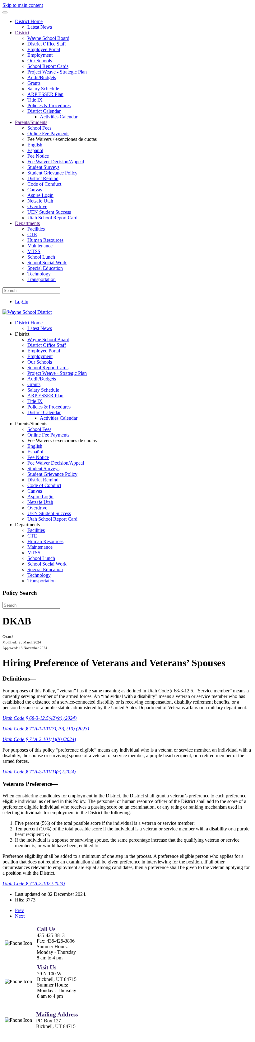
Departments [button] (27, 524)
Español (35, 150)
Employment (40, 55)
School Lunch (41, 257)
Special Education (45, 268)
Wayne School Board (48, 38)
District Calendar (44, 111)
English (34, 144)
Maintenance (40, 245)
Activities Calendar (58, 116)
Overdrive (37, 206)
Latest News (39, 27)
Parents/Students (31, 122)
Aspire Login (40, 195)
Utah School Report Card (52, 217)
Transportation (41, 279)
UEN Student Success (49, 212)
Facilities (36, 229)
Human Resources (45, 240)
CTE (32, 234)
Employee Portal (43, 49)
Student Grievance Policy (52, 172)
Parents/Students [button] (31, 423)
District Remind (42, 178)
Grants (33, 83)
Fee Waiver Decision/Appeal (55, 161)
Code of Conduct (44, 184)
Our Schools (39, 60)
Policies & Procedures (49, 105)
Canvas (34, 189)
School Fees (39, 128)
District (22, 32)
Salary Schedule (43, 88)
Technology (39, 273)
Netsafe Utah (40, 200)
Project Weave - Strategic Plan (57, 71)
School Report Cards (47, 66)
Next (20, 916)
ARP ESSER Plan (45, 94)
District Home (29, 21)
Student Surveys (43, 167)
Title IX (35, 100)
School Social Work (47, 262)
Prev (19, 910)
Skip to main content (22, 5)
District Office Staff (46, 43)
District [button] (22, 334)
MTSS (33, 251)
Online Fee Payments (48, 133)
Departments (27, 223)
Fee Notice (38, 156)
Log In (21, 301)
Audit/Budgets (41, 77)
